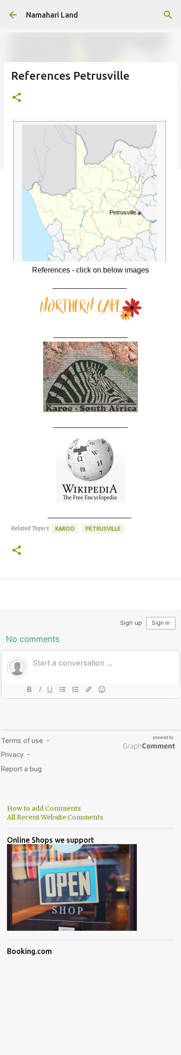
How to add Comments (44, 808)
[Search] (168, 15)
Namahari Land (52, 15)
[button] (16, 98)
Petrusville (103, 529)
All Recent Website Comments (55, 817)
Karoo (65, 529)
